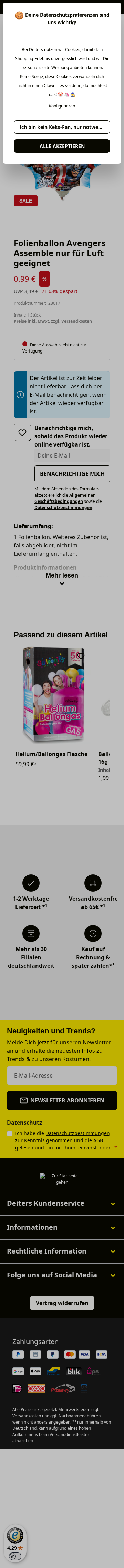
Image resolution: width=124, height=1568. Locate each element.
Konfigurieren (62, 106)
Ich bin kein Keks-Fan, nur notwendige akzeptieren (65, 127)
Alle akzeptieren (62, 146)
